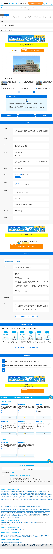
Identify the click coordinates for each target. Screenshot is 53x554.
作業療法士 (9, 9)
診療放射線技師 (30, 545)
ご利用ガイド (7, 7)
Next (34, 92)
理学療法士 (4, 545)
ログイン (47, 3)
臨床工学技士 (24, 545)
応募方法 (44, 115)
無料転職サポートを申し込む (35, 3)
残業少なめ (17, 183)
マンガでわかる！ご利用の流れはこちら (26, 347)
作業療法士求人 (14, 9)
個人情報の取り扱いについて (26, 544)
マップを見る (18, 176)
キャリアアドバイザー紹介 (40, 7)
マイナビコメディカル (3, 9)
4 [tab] (28, 91)
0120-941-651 (21, 3)
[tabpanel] (26, 64)
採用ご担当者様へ (40, 0)
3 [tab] (27, 91)
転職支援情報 (32, 7)
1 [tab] (26, 73)
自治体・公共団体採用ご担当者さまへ (15, 544)
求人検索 (15, 7)
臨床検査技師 (19, 545)
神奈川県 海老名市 (18, 174)
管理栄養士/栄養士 (37, 545)
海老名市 (23, 9)
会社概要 (26, 115)
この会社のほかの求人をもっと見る (26, 316)
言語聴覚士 (13, 545)
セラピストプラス (44, 545)
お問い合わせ (39, 544)
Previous (19, 92)
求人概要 (9, 115)
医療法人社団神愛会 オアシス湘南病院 (12, 261)
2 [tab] (25, 91)
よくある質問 (50, 544)
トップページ (2, 7)
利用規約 (34, 544)
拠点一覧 (48, 7)
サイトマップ (44, 544)
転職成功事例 (23, 7)
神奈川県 (19, 9)
